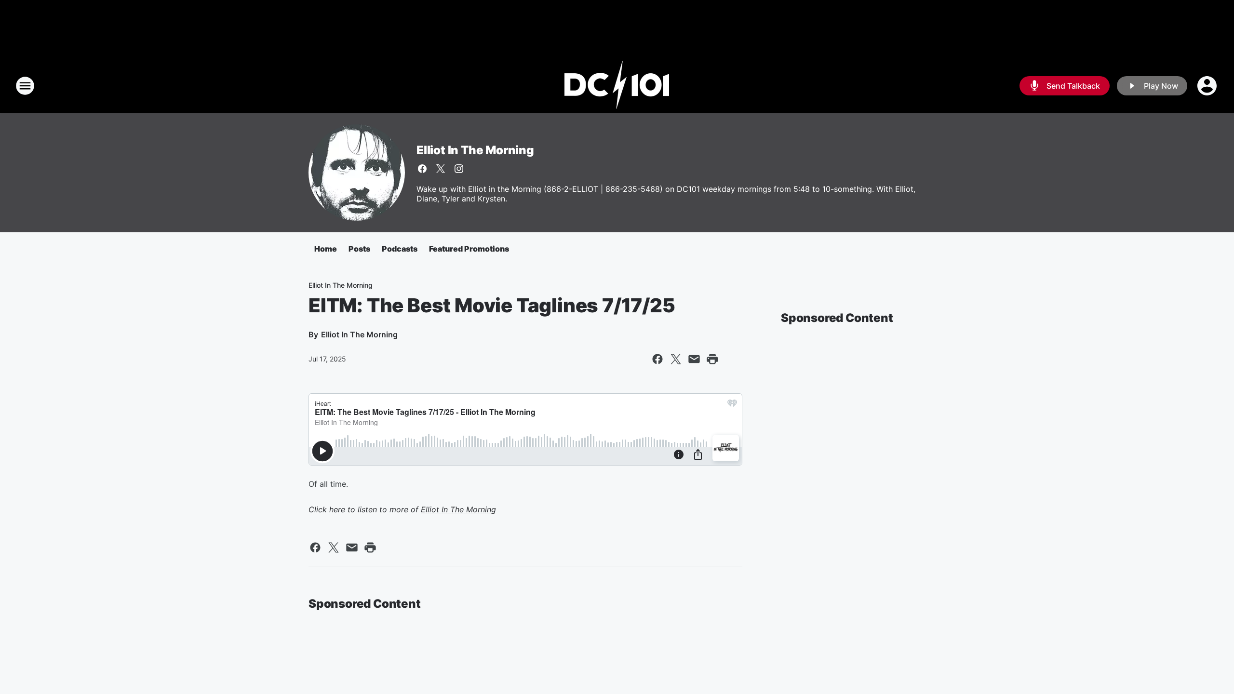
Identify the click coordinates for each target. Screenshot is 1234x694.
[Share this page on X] (676, 359)
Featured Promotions (469, 249)
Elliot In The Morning (475, 150)
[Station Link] (617, 86)
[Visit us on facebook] (422, 168)
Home (325, 249)
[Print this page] (712, 359)
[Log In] (1208, 85)
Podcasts (399, 249)
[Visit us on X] (440, 168)
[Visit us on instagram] (459, 168)
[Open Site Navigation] (25, 85)
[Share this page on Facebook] (657, 359)
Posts (359, 249)
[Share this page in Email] (694, 359)
